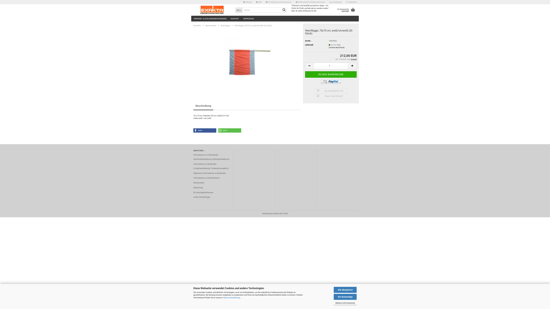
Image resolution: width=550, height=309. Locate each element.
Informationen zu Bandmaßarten (206, 178)
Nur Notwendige (345, 297)
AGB (260, 2)
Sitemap (248, 2)
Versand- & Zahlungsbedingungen (210, 19)
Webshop (266, 213)
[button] (309, 66)
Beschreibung (203, 105)
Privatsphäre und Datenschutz (279, 2)
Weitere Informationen (345, 303)
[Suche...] (284, 10)
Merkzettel (352, 2)
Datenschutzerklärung (231, 298)
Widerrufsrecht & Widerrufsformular (311, 2)
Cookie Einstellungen (201, 197)
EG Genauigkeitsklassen (203, 192)
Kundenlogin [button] (336, 2)
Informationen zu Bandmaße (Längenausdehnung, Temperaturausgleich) (211, 166)
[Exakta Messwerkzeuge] (212, 10)
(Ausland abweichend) (336, 47)
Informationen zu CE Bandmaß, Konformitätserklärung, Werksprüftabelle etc (211, 157)
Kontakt (235, 19)
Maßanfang (198, 188)
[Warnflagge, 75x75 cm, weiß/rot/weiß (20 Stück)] (247, 61)
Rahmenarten (198, 183)
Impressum (248, 19)
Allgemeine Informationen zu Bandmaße (209, 173)
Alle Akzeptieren (345, 290)
